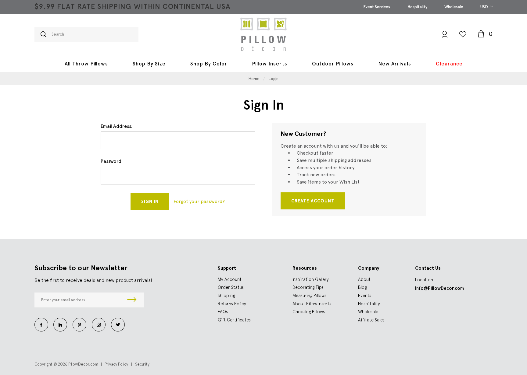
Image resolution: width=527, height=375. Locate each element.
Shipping (226, 295)
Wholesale (453, 6)
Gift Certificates (234, 319)
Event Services (376, 6)
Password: (112, 161)
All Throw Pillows (86, 64)
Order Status (231, 287)
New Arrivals (394, 64)
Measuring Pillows (309, 295)
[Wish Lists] (462, 34)
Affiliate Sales (371, 319)
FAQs (223, 311)
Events (364, 295)
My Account (230, 279)
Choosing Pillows (308, 311)
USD (484, 6)
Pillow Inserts (269, 64)
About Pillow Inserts (311, 303)
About (364, 279)
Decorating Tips (308, 287)
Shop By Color (208, 64)
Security (142, 364)
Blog (362, 287)
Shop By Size (149, 64)
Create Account (313, 201)
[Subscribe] (132, 300)
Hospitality (417, 6)
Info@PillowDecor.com (439, 288)
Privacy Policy (116, 364)
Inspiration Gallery (310, 279)
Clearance (449, 64)
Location (424, 279)
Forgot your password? (199, 201)
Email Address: (116, 126)
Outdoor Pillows (332, 64)
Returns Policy (232, 303)
